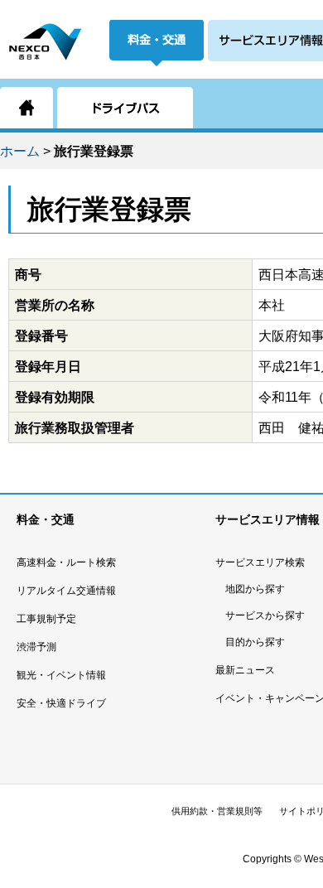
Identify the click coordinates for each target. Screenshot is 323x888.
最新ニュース (245, 670)
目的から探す (255, 642)
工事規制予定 (46, 619)
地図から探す (255, 589)
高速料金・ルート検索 (66, 562)
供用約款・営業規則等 (217, 811)
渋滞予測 (36, 647)
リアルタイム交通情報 (66, 590)
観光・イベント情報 (61, 675)
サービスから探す (265, 615)
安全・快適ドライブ (61, 703)
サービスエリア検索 (260, 562)
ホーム (20, 151)
